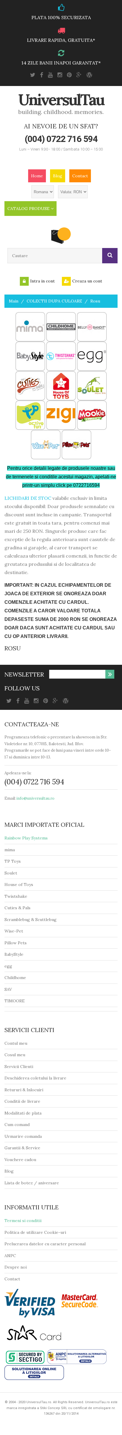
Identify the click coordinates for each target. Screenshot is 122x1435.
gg (9, 966)
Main (13, 301)
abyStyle (15, 954)
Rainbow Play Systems (26, 838)
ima (11, 849)
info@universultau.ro (35, 798)
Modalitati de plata (22, 1113)
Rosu (95, 301)
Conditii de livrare (22, 1101)
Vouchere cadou (20, 1159)
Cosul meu (14, 1054)
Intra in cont (42, 281)
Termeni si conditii (22, 1220)
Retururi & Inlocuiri (23, 1089)
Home (37, 175)
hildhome (16, 977)
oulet (12, 873)
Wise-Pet (13, 931)
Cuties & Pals (17, 907)
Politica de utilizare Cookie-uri (35, 1232)
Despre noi (15, 1267)
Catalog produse (28, 208)
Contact (80, 175)
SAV (8, 989)
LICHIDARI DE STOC (27, 498)
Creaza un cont (87, 281)
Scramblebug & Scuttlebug (30, 919)
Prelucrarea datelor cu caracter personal (45, 1243)
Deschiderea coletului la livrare (35, 1078)
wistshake (17, 896)
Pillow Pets (15, 942)
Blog (57, 175)
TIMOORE (14, 1000)
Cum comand (17, 1124)
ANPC (10, 1255)
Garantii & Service (22, 1147)
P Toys (14, 861)
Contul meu (15, 1043)
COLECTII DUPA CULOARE (54, 301)
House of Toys (18, 884)
